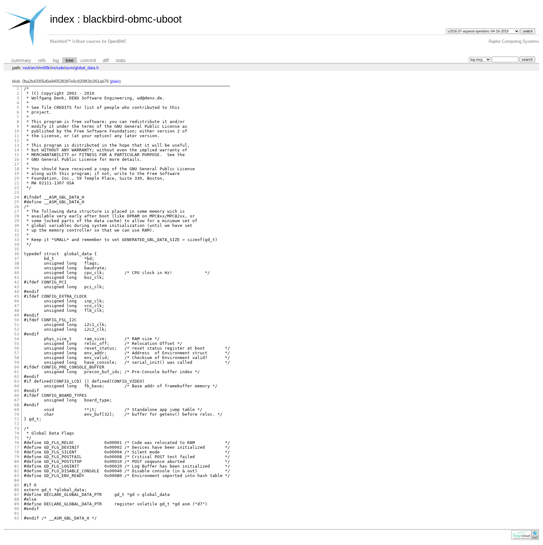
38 (16, 263)
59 (16, 362)
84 (16, 480)
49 (16, 315)
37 (16, 258)
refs (42, 60)
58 (16, 357)
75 (16, 437)
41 (16, 277)
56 (16, 348)
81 (16, 466)
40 (16, 272)
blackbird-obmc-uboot (132, 19)
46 (16, 301)
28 (16, 216)
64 (16, 386)
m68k (45, 67)
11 (16, 135)
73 (16, 428)
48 (16, 310)
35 (16, 249)
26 (16, 206)
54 (16, 338)
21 (16, 183)
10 (16, 131)
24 (16, 197)
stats (121, 60)
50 (16, 319)
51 (16, 324)
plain (115, 81)
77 (16, 447)
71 (16, 419)
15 (16, 154)
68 (16, 404)
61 (16, 371)
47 (16, 305)
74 (16, 433)
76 (16, 442)
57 (16, 353)
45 (16, 296)
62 (16, 376)
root (26, 67)
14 (16, 150)
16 (16, 159)
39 (16, 268)
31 (16, 230)
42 (16, 282)
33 (16, 239)
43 (16, 286)
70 (16, 414)
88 (16, 499)
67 (16, 400)
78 (16, 452)
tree (70, 60)
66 (16, 395)
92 (16, 518)
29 (16, 220)
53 (16, 334)
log (56, 60)
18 (16, 168)
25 (16, 201)
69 (16, 409)
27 (16, 211)
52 (16, 329)
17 (16, 164)
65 (16, 390)
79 (16, 456)
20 (16, 178)
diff (106, 60)
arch (35, 67)
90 (16, 508)
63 (16, 381)
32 (16, 235)
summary (21, 60)
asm (69, 67)
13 (16, 145)
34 (16, 244)
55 (16, 343)
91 (16, 513)
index (62, 19)
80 (16, 461)
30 (16, 225)
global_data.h (86, 67)
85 (16, 485)
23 (16, 192)
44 (16, 291)
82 (16, 471)
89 (16, 504)
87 (16, 494)
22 (16, 187)
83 (16, 475)
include (57, 67)
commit (88, 60)
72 (16, 423)
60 (16, 367)
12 (16, 140)
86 (16, 489)
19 (16, 173)
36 (16, 253)
